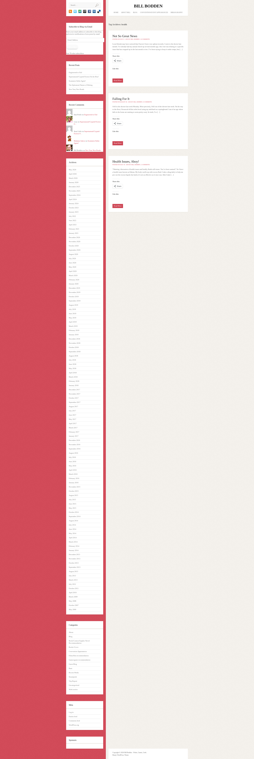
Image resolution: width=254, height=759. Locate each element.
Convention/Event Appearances (154, 12)
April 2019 (73, 322)
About (71, 632)
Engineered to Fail (75, 72)
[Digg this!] (94, 12)
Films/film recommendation (79, 656)
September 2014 (74, 516)
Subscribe (72, 47)
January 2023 (73, 212)
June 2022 (72, 220)
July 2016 (72, 457)
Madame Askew (79, 141)
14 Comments (145, 39)
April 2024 (73, 199)
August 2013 (73, 571)
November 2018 (74, 343)
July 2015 (72, 500)
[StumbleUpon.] (79, 12)
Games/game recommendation (79, 660)
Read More (118, 80)
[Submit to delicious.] (99, 12)
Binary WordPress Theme (120, 755)
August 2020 (73, 254)
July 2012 (72, 584)
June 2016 (72, 462)
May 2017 (72, 419)
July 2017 (72, 411)
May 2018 (72, 368)
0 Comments (147, 102)
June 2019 (72, 314)
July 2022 (72, 216)
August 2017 (73, 406)
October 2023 (74, 208)
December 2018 (74, 339)
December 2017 (74, 390)
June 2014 (72, 529)
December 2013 (74, 554)
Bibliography (177, 12)
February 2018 (74, 381)
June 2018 (72, 364)
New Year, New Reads (76, 89)
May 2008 (72, 601)
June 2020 (72, 263)
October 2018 (74, 347)
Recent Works (74, 673)
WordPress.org (74, 725)
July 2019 (72, 309)
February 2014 (74, 546)
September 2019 (74, 301)
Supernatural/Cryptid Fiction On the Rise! (84, 77)
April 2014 (73, 538)
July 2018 (72, 360)
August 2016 (73, 453)
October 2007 (74, 605)
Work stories (73, 689)
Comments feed (74, 721)
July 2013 (72, 576)
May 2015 (72, 508)
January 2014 (73, 550)
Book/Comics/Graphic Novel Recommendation (79, 642)
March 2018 (73, 377)
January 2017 (73, 436)
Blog (70, 637)
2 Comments (145, 164)
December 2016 (74, 440)
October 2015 (74, 491)
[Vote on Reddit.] (84, 12)
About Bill (125, 12)
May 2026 (72, 170)
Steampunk (73, 677)
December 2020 (74, 237)
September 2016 (74, 449)
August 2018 (73, 356)
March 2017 (73, 428)
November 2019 (74, 292)
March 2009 (73, 597)
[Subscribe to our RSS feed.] (70, 12)
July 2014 (72, 525)
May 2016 (72, 466)
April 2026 (73, 174)
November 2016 (74, 445)
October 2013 (74, 563)
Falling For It (121, 99)
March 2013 (73, 580)
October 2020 (74, 246)
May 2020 (72, 267)
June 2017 (72, 415)
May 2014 (72, 533)
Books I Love (73, 647)
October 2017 (74, 398)
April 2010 (73, 593)
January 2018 (73, 385)
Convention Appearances (78, 651)
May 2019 (72, 318)
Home (116, 12)
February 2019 (74, 330)
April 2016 (73, 470)
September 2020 (74, 250)
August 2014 (73, 521)
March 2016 (73, 474)
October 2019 (74, 297)
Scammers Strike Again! (77, 81)
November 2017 (74, 394)
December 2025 (74, 187)
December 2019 (74, 288)
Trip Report (73, 681)
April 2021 (73, 225)
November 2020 (74, 242)
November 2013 (74, 559)
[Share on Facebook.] (89, 12)
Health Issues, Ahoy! (125, 161)
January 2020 (73, 284)
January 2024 (73, 203)
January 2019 (73, 335)
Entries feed (73, 716)
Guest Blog (73, 664)
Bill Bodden (148, 6)
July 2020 (72, 258)
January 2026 (73, 182)
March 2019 (73, 326)
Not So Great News (124, 36)
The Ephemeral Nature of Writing (80, 85)
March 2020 (73, 275)
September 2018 (74, 352)
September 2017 (74, 402)
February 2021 (74, 229)
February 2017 (74, 432)
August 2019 (73, 305)
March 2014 (73, 542)
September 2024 (74, 195)
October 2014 (74, 512)
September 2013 (74, 567)
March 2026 (73, 178)
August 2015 (73, 495)
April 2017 (73, 423)
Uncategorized (74, 685)
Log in (71, 712)
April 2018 (73, 373)
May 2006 (72, 609)
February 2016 (74, 478)
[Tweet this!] (75, 12)
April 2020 (73, 271)
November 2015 (74, 487)
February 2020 (74, 280)
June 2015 (72, 504)
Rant (70, 668)
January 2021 (73, 233)
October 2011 (74, 588)
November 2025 (74, 191)
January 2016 (73, 483)
